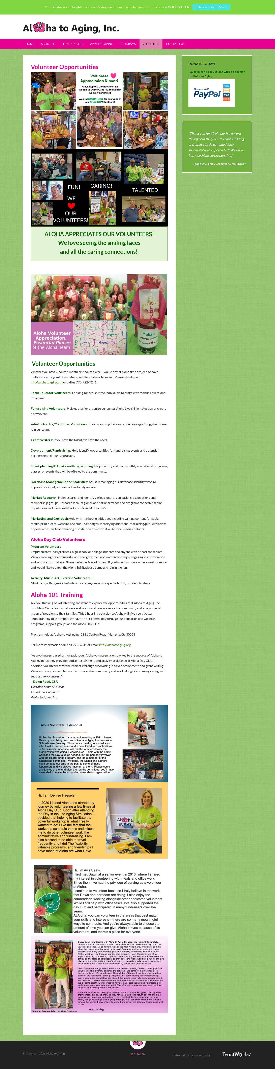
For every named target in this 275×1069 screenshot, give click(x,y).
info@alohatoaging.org (47, 382)
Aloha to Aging (137, 28)
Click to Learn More (211, 7)
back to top (137, 1053)
